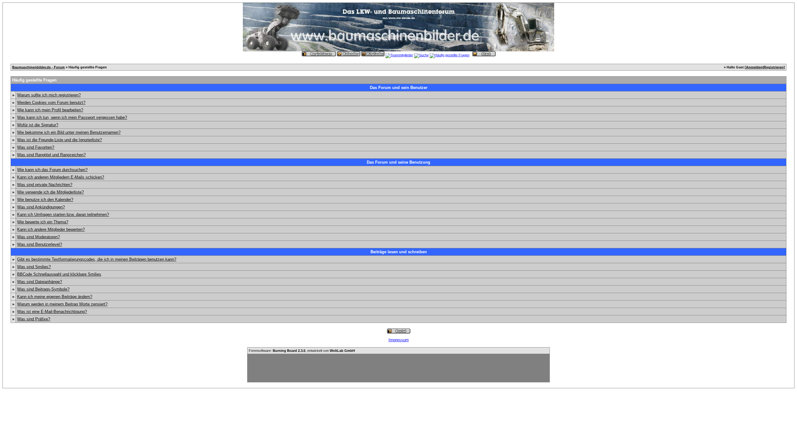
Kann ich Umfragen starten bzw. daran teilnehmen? (63, 214)
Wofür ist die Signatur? (37, 125)
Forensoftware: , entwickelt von (302, 350)
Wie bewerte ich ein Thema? (42, 222)
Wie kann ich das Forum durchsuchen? (52, 169)
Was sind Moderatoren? (38, 237)
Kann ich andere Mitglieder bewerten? (51, 229)
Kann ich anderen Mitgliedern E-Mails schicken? (60, 177)
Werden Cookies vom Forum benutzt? (51, 102)
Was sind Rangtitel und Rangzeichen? (51, 154)
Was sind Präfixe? (33, 319)
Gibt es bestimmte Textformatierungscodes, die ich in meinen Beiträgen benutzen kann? (96, 259)
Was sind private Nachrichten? (44, 184)
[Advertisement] (398, 368)
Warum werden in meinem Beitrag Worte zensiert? (62, 304)
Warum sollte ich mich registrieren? (49, 95)
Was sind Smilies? (34, 266)
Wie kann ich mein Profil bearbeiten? (50, 110)
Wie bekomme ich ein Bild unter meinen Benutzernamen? (68, 132)
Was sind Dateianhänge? (39, 281)
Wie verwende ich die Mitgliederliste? (50, 192)
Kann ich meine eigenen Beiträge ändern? (54, 296)
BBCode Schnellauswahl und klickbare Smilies (59, 274)
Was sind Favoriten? (35, 147)
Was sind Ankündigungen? (41, 207)
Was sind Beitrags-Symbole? (43, 289)
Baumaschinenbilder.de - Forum (38, 67)
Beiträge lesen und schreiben (398, 252)
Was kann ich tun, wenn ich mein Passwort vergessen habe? (72, 117)
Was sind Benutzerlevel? (39, 244)
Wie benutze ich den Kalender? (45, 199)
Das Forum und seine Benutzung (398, 162)
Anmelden (754, 67)
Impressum (399, 340)
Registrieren (774, 67)
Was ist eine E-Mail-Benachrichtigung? (52, 311)
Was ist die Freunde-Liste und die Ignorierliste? (59, 140)
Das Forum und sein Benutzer (398, 87)
